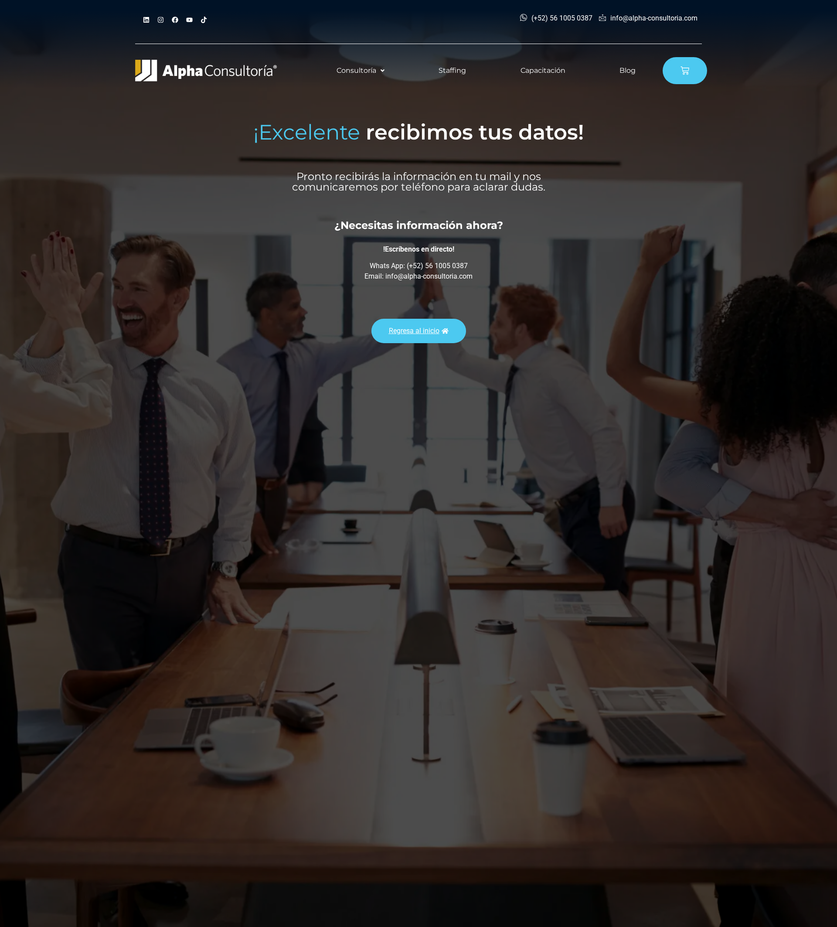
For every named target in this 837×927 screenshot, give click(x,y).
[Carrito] (685, 70)
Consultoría (356, 70)
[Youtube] (189, 19)
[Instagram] (160, 19)
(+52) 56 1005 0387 (561, 18)
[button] (361, 71)
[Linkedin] (146, 19)
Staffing (452, 70)
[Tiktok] (203, 19)
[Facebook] (174, 19)
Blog (627, 70)
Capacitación (543, 70)
